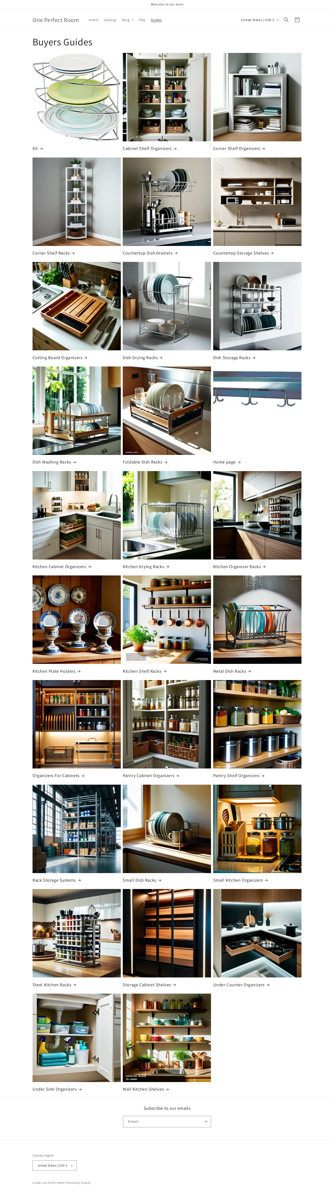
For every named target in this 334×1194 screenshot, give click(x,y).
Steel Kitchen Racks (52, 984)
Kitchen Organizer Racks (237, 566)
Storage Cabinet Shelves (147, 984)
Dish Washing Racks (52, 462)
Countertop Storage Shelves (241, 253)
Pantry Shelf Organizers (236, 775)
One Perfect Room (54, 1182)
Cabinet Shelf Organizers (147, 148)
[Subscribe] (205, 1121)
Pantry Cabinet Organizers (148, 775)
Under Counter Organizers (239, 984)
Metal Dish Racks (229, 671)
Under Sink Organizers (55, 1089)
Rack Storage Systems (54, 880)
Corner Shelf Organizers (236, 148)
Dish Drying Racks (140, 357)
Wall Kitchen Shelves (143, 1089)
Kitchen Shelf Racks (142, 671)
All (35, 148)
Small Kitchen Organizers (238, 880)
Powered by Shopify (78, 1182)
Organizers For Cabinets (56, 775)
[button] (127, 20)
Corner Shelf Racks (51, 253)
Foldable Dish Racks (142, 462)
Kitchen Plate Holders (54, 671)
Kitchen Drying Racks (143, 566)
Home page (224, 462)
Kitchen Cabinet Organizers (59, 566)
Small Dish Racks (139, 880)
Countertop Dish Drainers (147, 253)
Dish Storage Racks (232, 357)
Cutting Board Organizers (57, 357)
